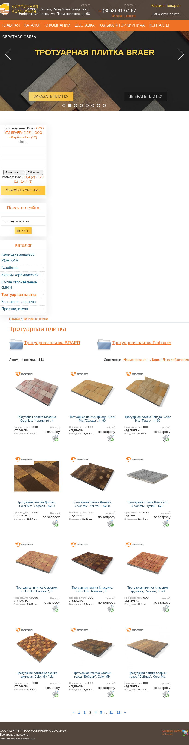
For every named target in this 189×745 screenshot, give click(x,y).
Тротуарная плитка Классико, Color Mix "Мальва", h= (92, 589)
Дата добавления (176, 359)
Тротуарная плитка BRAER (52, 342)
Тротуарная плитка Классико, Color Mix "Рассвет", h (37, 589)
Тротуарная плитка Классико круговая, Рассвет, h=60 (147, 589)
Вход (32, 734)
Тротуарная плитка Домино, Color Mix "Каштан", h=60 (92, 504)
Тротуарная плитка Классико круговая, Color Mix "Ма (37, 674)
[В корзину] (55, 438)
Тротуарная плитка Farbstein (141, 342)
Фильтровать (14, 172)
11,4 (29, 177)
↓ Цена (154, 359)
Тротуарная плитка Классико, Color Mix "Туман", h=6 (147, 504)
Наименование (135, 359)
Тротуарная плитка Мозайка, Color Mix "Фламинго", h (37, 418)
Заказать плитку (49, 96)
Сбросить (34, 172)
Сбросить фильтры (23, 190)
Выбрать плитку (143, 96)
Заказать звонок (124, 16)
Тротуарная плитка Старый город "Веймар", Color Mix (92, 674)
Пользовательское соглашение (17, 738)
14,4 (26, 181)
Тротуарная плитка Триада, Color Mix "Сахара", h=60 (92, 418)
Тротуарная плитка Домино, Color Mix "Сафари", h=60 (37, 504)
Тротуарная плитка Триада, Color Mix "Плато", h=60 (148, 418)
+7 (117, 11)
